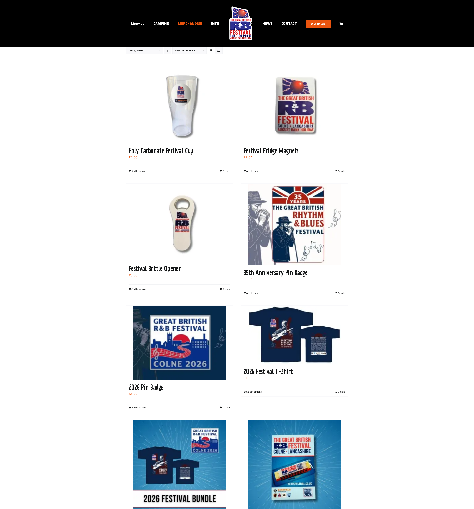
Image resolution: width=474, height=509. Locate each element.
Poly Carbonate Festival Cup (161, 150)
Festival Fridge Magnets (271, 150)
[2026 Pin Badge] (179, 343)
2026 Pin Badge (146, 387)
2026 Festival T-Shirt (268, 371)
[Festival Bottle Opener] (179, 222)
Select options (254, 391)
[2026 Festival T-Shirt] (294, 335)
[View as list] (218, 50)
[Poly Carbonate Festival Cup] (179, 104)
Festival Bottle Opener (155, 268)
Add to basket (138, 171)
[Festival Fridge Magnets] (294, 104)
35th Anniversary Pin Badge (275, 272)
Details (226, 171)
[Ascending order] (167, 50)
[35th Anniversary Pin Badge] (294, 224)
